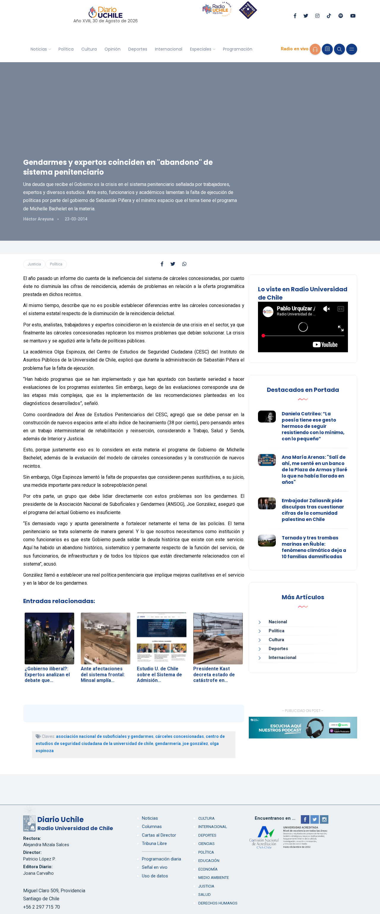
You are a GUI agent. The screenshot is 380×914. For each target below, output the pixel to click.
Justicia (34, 264)
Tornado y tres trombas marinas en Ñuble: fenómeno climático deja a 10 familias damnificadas (314, 547)
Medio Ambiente (213, 877)
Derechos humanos (218, 903)
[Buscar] (339, 49)
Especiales (200, 49)
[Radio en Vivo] (315, 49)
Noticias (39, 49)
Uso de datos (155, 876)
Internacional (168, 49)
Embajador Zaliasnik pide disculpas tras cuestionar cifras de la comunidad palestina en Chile (313, 509)
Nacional (278, 622)
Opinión (112, 49)
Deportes (137, 49)
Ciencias (206, 843)
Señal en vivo (154, 867)
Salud (204, 894)
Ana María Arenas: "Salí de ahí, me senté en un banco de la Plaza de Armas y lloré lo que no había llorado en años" (314, 469)
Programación (237, 49)
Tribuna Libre (154, 843)
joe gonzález (195, 743)
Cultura (89, 49)
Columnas (152, 826)
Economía (208, 869)
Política (66, 49)
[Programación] (327, 49)
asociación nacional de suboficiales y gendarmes (104, 736)
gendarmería (168, 743)
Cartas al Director (159, 835)
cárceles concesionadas (179, 736)
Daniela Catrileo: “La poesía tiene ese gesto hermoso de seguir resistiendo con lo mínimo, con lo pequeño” (313, 426)
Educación (208, 860)
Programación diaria (161, 859)
